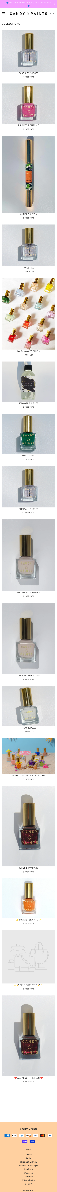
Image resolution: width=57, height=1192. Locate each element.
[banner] (28, 13)
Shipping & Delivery (28, 1162)
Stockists (28, 1169)
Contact (28, 1184)
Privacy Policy (28, 1180)
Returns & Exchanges (28, 1165)
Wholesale (28, 1173)
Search (28, 1154)
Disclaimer (28, 1176)
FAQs (28, 1158)
